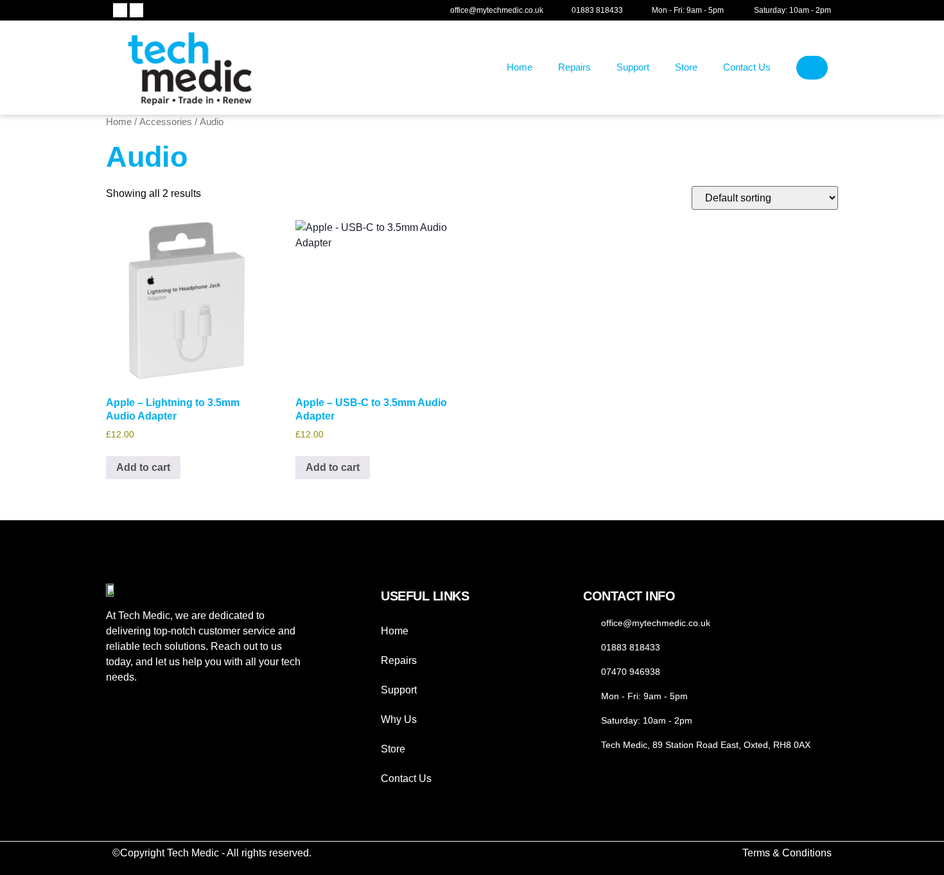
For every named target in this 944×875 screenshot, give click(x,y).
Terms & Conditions (787, 852)
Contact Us (747, 67)
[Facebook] (120, 10)
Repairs (574, 67)
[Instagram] (137, 10)
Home (519, 67)
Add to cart (143, 467)
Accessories (165, 122)
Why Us (399, 719)
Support (632, 67)
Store (686, 67)
